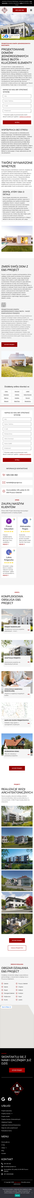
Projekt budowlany (6, 1111)
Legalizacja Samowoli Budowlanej (10, 1125)
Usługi (3, 1148)
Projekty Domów (6, 1113)
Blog (2, 1150)
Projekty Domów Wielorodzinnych (10, 1119)
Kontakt (3, 1153)
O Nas (3, 1145)
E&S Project (17, 1182)
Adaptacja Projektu (6, 1122)
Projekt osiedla (5, 1116)
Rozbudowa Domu (6, 1130)
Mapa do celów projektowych (9, 1128)
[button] (31, 10)
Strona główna (5, 1142)
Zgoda (17, 1195)
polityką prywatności (25, 116)
